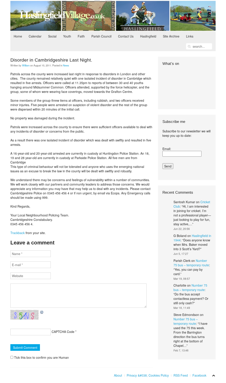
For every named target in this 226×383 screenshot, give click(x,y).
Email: (166, 148)
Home (18, 36)
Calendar (35, 36)
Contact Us (126, 36)
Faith (81, 36)
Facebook (199, 375)
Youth (67, 36)
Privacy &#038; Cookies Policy (148, 375)
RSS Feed (180, 375)
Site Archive (171, 36)
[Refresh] (42, 312)
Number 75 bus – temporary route (191, 262)
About (118, 375)
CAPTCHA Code (63, 331)
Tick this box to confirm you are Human (41, 357)
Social (52, 36)
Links (189, 36)
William (26, 65)
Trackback (17, 233)
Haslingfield (148, 36)
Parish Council (101, 36)
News (66, 65)
